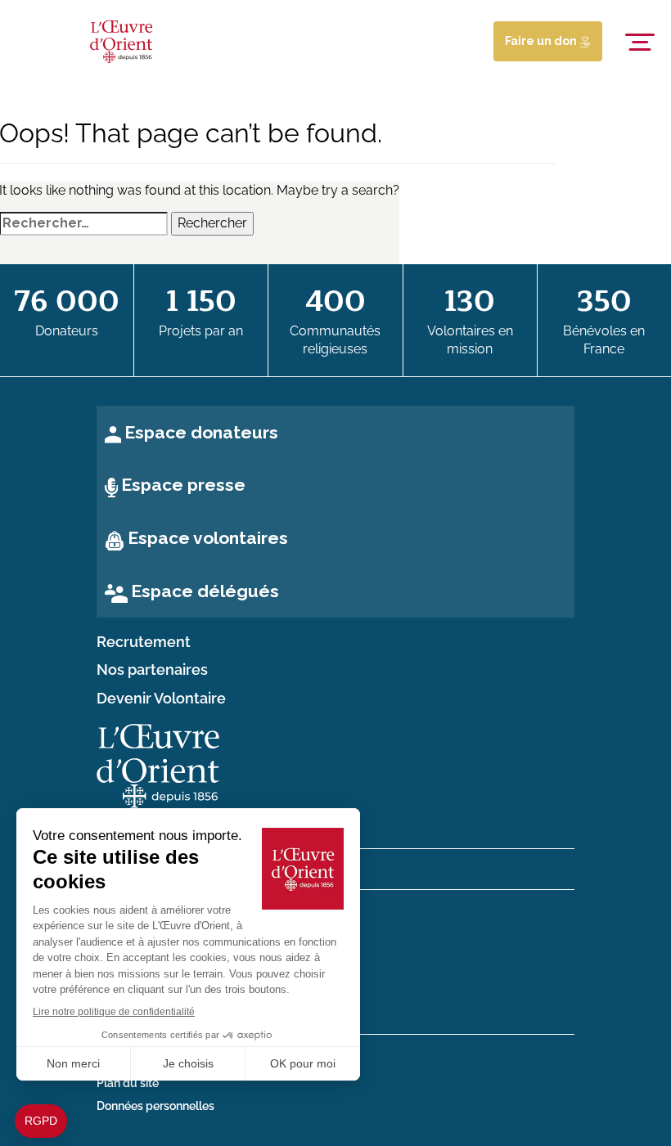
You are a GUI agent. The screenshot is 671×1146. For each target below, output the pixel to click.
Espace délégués (205, 591)
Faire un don (542, 40)
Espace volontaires (208, 538)
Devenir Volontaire (161, 698)
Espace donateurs (201, 432)
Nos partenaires (152, 670)
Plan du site (128, 1083)
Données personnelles (155, 1105)
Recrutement (144, 642)
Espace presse (183, 484)
